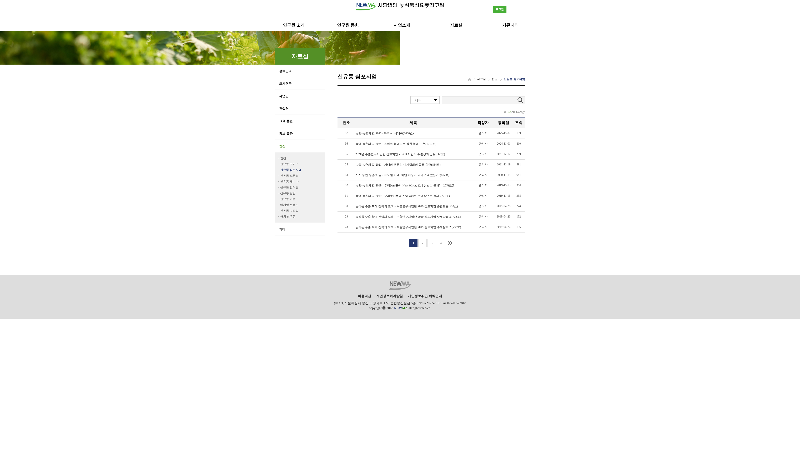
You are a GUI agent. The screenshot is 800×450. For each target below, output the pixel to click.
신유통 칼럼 (288, 193)
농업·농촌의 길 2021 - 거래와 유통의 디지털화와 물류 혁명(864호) (398, 164)
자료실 (456, 25)
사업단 (284, 96)
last (450, 243)
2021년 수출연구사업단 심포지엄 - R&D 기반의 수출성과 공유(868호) (400, 154)
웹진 (282, 146)
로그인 (500, 9)
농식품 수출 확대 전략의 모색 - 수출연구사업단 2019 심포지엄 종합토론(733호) (406, 206)
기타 (282, 229)
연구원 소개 (294, 25)
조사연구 (285, 83)
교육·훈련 (286, 121)
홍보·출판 (286, 133)
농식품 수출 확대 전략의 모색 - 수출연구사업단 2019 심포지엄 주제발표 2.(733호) (408, 227)
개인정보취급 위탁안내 (425, 296)
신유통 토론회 (289, 175)
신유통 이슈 (288, 199)
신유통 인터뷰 (289, 187)
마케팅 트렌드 (289, 204)
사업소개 (402, 25)
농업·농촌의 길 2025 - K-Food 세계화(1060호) (384, 133)
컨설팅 (284, 108)
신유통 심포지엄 (290, 169)
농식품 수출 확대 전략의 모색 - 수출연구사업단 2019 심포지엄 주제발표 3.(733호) (408, 216)
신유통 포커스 (289, 164)
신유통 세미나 (289, 181)
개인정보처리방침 (389, 296)
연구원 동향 (348, 25)
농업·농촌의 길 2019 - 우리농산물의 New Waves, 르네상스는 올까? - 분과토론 (405, 185)
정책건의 (285, 71)
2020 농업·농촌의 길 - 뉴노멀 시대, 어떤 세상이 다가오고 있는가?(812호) (402, 175)
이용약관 (364, 296)
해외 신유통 (288, 216)
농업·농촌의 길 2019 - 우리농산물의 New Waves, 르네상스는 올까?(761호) (402, 196)
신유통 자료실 (289, 210)
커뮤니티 (510, 25)
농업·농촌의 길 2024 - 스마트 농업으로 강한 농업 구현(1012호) (395, 143)
